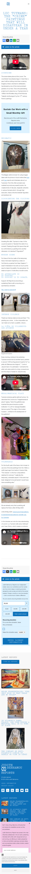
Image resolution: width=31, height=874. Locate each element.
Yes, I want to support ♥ (8, 289)
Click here (15, 128)
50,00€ (15, 609)
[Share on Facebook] (4, 40)
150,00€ (7, 614)
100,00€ (24, 609)
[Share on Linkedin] (11, 40)
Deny (15, 870)
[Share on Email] (18, 40)
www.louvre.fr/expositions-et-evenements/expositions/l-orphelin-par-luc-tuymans (15, 514)
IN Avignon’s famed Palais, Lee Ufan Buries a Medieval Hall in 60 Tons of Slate (15, 723)
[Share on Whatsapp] (14, 40)
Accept (15, 865)
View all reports (10, 661)
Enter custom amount (20, 614)
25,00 (6, 609)
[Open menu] (29, 4)
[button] (2, 855)
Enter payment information (15, 641)
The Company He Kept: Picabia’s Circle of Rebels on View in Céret (14, 753)
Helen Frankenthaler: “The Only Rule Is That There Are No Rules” (15, 693)
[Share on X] (7, 40)
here (28, 177)
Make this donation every (10, 632)
